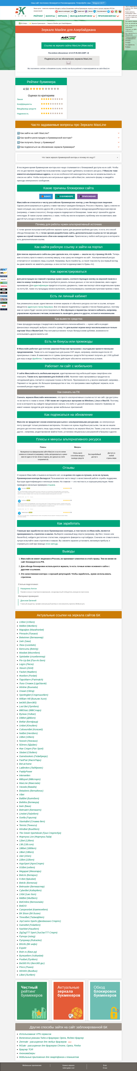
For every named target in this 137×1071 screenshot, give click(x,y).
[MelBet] (3, 273)
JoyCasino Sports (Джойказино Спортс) (40, 921)
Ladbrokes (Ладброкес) (31, 767)
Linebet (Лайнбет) (28, 813)
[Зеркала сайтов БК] (68, 1001)
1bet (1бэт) (25, 856)
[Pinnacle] (3, 279)
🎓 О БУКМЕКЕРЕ (65, 196)
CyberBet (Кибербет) (30, 890)
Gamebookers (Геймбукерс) (33, 756)
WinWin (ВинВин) (28, 971)
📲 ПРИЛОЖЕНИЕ (87, 196)
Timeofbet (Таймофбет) (31, 917)
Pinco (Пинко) (26, 967)
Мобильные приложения (31, 1065)
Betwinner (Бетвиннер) (31, 637)
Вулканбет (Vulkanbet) (31, 955)
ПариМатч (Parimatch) (31, 679)
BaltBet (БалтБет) (29, 798)
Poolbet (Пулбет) (28, 959)
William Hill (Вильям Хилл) (32, 698)
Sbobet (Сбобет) (28, 752)
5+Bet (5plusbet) (27, 879)
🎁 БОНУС (46, 196)
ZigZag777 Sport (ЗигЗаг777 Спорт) (38, 932)
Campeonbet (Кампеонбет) (33, 909)
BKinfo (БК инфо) (28, 944)
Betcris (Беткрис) (28, 875)
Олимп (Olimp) (26, 691)
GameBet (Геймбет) (29, 925)
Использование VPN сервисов (35, 1034)
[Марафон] (3, 276)
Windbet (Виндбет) (29, 829)
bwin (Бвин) (25, 806)
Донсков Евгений (28, 600)
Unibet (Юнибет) (28, 725)
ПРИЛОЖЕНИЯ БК (107, 16)
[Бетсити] (3, 296)
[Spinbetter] (3, 302)
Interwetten (24, 775)
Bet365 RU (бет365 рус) (32, 963)
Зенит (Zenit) (26, 668)
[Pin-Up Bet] (3, 306)
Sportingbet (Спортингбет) (33, 695)
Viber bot (81, 11)
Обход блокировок (81, 16)
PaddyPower (25, 771)
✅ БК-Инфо (23, 23)
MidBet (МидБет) (28, 898)
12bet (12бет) (26, 840)
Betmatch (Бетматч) (30, 810)
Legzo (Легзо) (26, 664)
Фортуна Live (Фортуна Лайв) (35, 836)
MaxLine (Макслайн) (29, 783)
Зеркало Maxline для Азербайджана (68, 30)
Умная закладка (64, 11)
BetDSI (22, 905)
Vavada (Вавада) (28, 787)
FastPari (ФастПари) (30, 760)
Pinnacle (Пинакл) (28, 633)
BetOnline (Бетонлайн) (31, 902)
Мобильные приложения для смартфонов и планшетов (49, 1057)
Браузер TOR (26, 1049)
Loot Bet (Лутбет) (29, 706)
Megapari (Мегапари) (30, 871)
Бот (72, 11)
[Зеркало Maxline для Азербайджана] (68, 38)
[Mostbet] (3, 299)
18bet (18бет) (26, 852)
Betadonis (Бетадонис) (31, 790)
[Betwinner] (3, 283)
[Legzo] (3, 309)
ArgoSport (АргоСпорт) (31, 863)
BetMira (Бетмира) (29, 802)
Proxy (91, 11)
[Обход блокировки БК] (105, 1001)
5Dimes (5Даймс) (28, 744)
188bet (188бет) (27, 848)
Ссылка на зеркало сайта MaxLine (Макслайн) (68, 45)
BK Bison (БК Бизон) (29, 913)
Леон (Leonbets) (27, 645)
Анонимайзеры (27, 1053)
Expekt (22, 948)
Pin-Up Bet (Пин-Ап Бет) (32, 660)
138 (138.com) (26, 844)
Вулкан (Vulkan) (27, 714)
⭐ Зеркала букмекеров (37, 23)
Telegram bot (102, 11)
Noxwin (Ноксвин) (28, 741)
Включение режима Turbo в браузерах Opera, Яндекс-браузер (51, 1038)
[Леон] (3, 293)
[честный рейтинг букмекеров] (32, 1001)
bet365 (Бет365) (27, 702)
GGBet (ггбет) (27, 867)
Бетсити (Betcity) (28, 649)
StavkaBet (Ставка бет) (32, 821)
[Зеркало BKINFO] (20, 12)
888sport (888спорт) (29, 779)
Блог (105, 1065)
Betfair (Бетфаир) (28, 721)
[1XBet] (3, 269)
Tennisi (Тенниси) (28, 825)
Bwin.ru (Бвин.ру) (28, 951)
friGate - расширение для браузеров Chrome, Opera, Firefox (50, 1045)
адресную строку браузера (40, 307)
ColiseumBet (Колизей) (31, 729)
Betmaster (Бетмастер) (32, 886)
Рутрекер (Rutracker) (30, 940)
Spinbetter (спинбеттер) (32, 656)
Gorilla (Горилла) (27, 817)
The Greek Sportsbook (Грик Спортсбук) (40, 833)
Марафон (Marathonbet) (31, 629)
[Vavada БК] (3, 286)
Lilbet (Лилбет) (27, 974)
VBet (21, 794)
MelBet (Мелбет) (28, 626)
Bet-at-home (25, 764)
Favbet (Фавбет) (28, 672)
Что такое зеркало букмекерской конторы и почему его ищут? (68, 157)
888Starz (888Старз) (30, 710)
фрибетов (37, 358)
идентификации (40, 285)
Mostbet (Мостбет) (29, 652)
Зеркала (62, 16)
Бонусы (50, 16)
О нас (105, 1068)
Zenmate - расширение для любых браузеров (42, 1041)
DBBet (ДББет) (27, 718)
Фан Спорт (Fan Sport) (31, 748)
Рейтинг (38, 16)
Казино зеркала (68, 1065)
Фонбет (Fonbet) (28, 675)
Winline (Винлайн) (28, 687)
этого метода (51, 544)
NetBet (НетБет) (28, 733)
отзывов (51, 485)
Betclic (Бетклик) (28, 882)
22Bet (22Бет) (26, 859)
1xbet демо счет (68, 1068)
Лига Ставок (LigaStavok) (33, 683)
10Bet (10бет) (26, 737)
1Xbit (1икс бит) (27, 894)
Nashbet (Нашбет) (29, 928)
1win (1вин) (25, 641)
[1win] (3, 289)
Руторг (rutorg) (27, 936)
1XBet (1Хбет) (27, 622)
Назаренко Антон (28, 588)
